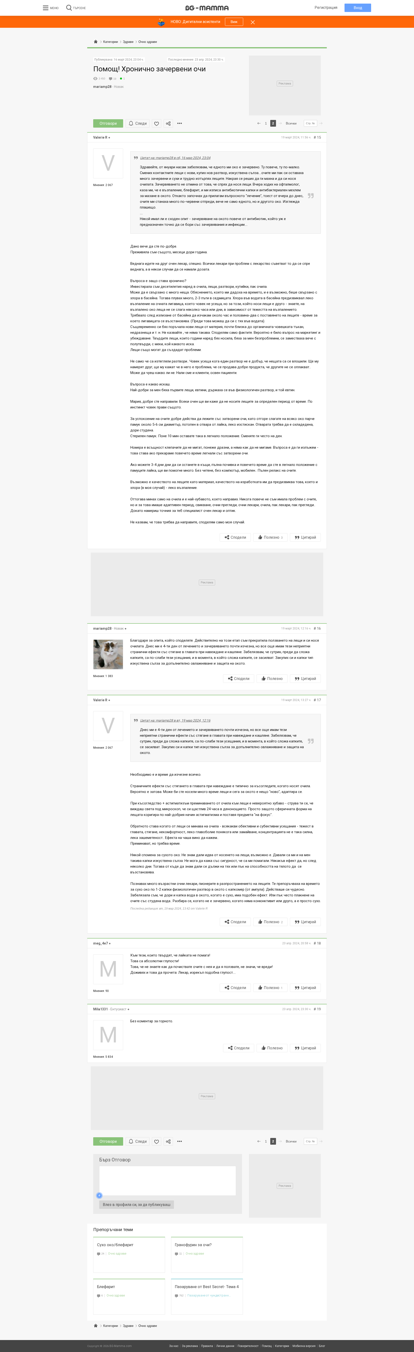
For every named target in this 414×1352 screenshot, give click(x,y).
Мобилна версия (304, 1346)
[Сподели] (168, 123)
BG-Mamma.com (120, 1346)
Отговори (108, 123)
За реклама (190, 1346)
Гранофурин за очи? (193, 1244)
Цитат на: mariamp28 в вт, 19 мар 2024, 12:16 (175, 720)
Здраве (128, 1326)
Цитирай (308, 537)
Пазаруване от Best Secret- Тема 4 (207, 1286)
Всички (291, 123)
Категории (110, 1326)
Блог (322, 1346)
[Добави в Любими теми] (156, 123)
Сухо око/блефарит (115, 1244)
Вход (358, 8)
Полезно (273, 537)
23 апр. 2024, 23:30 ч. (209, 59)
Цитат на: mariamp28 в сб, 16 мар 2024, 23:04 (175, 158)
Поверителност (248, 1346)
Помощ (267, 1346)
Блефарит (106, 1286)
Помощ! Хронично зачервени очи (149, 69)
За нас (173, 1346)
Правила (207, 1346)
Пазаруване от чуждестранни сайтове (209, 1295)
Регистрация (326, 7)
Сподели (238, 537)
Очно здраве (117, 1253)
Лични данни (225, 1346)
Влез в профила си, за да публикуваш (136, 1204)
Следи (141, 123)
